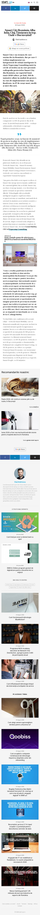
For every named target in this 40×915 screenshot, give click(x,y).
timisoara (26, 585)
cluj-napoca (17, 585)
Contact (20, 906)
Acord (18, 904)
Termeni (23, 904)
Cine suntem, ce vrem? (9, 904)
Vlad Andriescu (21, 39)
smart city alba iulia (24, 587)
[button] (31, 2)
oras (32, 585)
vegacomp (13, 587)
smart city (9, 585)
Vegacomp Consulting (18, 229)
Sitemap (30, 904)
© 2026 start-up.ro (20, 912)
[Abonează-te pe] (19, 44)
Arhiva (35, 904)
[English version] (29, 2)
